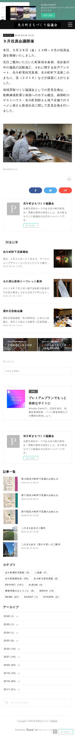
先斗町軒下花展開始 (15, 251)
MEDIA (47, 590)
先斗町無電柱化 (17, 578)
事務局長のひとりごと (19, 590)
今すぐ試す (48, 15)
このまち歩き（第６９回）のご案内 (40, 544)
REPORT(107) (10, 169)
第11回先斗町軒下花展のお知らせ (39, 495)
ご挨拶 (41, 572)
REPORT (8, 35)
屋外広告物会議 (13, 311)
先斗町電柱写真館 (17, 572)
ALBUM (36, 584)
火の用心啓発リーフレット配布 (22, 281)
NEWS (12, 596)
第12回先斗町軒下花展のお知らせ (39, 478)
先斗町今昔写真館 (46, 578)
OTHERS (51, 596)
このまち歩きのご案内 (33, 527)
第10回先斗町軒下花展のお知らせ (39, 511)
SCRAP (31, 596)
